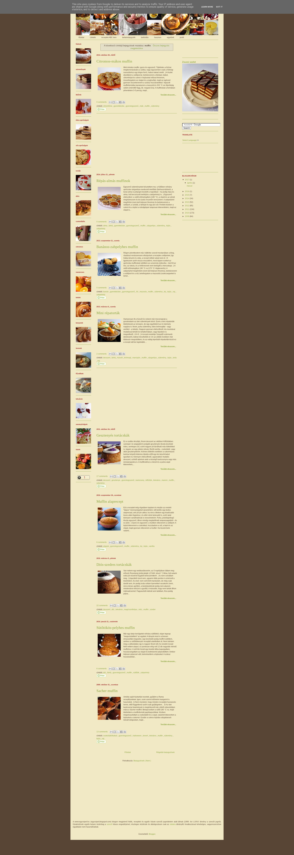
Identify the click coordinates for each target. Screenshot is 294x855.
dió (113, 609)
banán (106, 292)
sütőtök (136, 673)
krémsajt (128, 358)
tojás (168, 226)
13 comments (102, 732)
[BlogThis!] (113, 102)
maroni (165, 480)
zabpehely (100, 229)
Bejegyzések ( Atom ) (142, 761)
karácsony (140, 480)
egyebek (170, 37)
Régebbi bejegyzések (165, 752)
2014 (187, 198)
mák (142, 106)
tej (165, 292)
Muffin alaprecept (109, 501)
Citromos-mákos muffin (114, 61)
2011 (187, 209)
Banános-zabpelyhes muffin (117, 247)
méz (141, 609)
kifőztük (149, 480)
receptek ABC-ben (109, 37)
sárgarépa (151, 226)
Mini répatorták (108, 313)
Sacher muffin (107, 691)
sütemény (155, 106)
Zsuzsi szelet (189, 62)
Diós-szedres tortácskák (114, 565)
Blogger (152, 834)
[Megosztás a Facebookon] (120, 102)
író (137, 292)
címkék (93, 37)
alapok (106, 546)
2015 (187, 195)
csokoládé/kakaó (110, 736)
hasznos (157, 37)
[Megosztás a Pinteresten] (123, 102)
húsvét (120, 358)
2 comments (101, 354)
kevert (145, 736)
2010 (187, 213)
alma (105, 226)
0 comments (101, 102)
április (190, 183)
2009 (187, 216)
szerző (109, 824)
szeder (153, 609)
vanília (152, 546)
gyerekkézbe (119, 106)
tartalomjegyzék (128, 37)
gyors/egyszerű (132, 106)
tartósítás (145, 37)
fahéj (111, 226)
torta (175, 358)
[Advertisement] (136, 143)
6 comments (101, 542)
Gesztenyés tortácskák (113, 435)
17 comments (102, 476)
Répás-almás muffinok (113, 181)
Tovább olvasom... (168, 95)
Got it (219, 7)
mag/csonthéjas (131, 609)
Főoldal (127, 752)
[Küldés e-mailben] (110, 102)
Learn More (207, 7)
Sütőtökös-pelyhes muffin (115, 628)
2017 (187, 180)
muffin (147, 106)
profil (182, 37)
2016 (187, 191)
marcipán (136, 358)
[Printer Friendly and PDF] (101, 110)
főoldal (81, 37)
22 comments (102, 605)
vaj (174, 292)
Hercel (189, 186)
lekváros (157, 480)
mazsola (143, 292)
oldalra (173, 824)
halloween (137, 736)
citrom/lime (108, 106)
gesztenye (116, 480)
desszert (107, 358)
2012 (187, 206)
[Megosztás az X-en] (117, 102)
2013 (187, 202)
